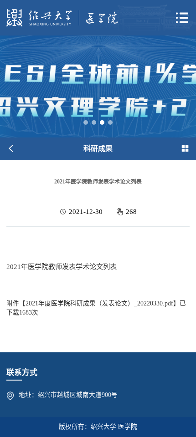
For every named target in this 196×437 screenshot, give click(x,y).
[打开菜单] (182, 18)
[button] (85, 122)
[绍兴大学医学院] (62, 17)
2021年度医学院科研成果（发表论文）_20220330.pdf (99, 303)
